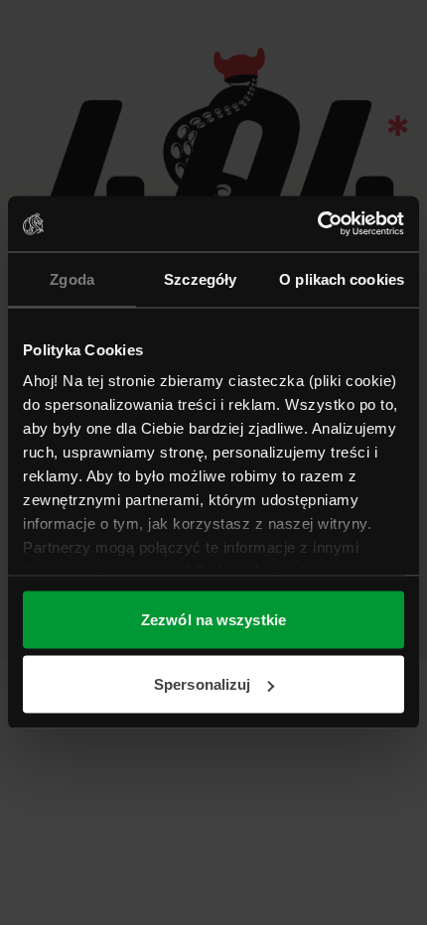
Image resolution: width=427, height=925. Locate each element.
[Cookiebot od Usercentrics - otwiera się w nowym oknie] (317, 224)
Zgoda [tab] (72, 278)
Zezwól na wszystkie (213, 618)
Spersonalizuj (202, 684)
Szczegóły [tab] (200, 278)
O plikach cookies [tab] (341, 278)
